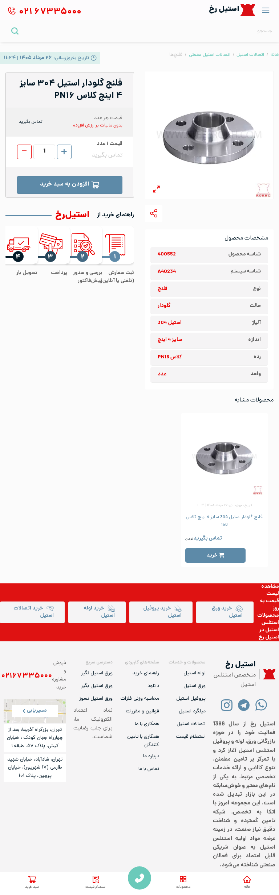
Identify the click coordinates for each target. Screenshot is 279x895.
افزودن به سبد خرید (64, 184)
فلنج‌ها (175, 54)
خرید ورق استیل (227, 612)
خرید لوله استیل (99, 612)
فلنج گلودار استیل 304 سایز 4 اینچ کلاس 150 (224, 521)
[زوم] (156, 190)
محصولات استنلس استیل (268, 623)
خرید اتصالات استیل (33, 612)
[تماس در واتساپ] (261, 704)
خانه (247, 887)
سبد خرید (32, 887)
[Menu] (265, 10)
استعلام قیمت (95, 887)
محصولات (183, 887)
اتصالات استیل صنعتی (209, 54)
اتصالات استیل (250, 54)
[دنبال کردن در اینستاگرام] (227, 704)
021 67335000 (139, 878)
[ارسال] (15, 31)
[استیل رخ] (248, 10)
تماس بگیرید (208, 538)
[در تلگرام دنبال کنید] (244, 704)
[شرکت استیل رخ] (267, 674)
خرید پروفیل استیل (162, 612)
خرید (212, 555)
